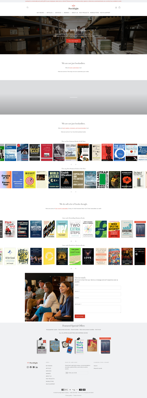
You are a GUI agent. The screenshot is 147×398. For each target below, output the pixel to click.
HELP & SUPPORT (105, 12)
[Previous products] (71, 164)
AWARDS (66, 12)
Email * (77, 291)
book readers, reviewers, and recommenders (74, 128)
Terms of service (77, 395)
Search (95, 365)
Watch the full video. (75, 99)
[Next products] (75, 164)
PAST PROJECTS (84, 12)
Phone (77, 297)
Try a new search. (73, 41)
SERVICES (58, 12)
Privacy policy (69, 395)
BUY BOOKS (40, 12)
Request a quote (98, 368)
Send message (79, 316)
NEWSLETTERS (94, 12)
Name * (77, 285)
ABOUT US (75, 12)
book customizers (74, 67)
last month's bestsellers (61, 208)
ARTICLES (50, 12)
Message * (78, 304)
